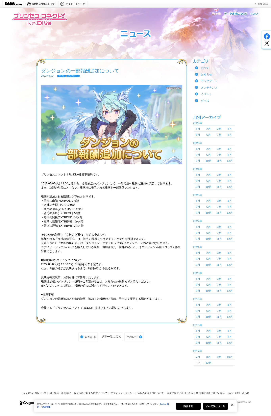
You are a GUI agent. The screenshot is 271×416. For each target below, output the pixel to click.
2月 (208, 128)
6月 (208, 134)
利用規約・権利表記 (60, 393)
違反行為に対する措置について (90, 393)
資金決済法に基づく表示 (180, 393)
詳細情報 (46, 407)
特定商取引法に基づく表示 (210, 393)
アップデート (209, 81)
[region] (135, 406)
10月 (208, 160)
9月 (198, 160)
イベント (206, 94)
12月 (230, 160)
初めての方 (263, 4)
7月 (219, 134)
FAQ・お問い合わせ (238, 393)
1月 (198, 128)
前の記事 (90, 337)
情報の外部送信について (150, 393)
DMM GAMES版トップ (34, 393)
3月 (219, 128)
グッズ (205, 100)
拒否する (188, 406)
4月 (230, 128)
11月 (219, 160)
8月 (230, 134)
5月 (198, 134)
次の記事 (131, 337)
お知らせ (206, 74)
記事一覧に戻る (111, 336)
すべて (205, 67)
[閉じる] (232, 405)
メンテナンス (209, 87)
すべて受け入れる (215, 406)
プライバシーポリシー (122, 393)
